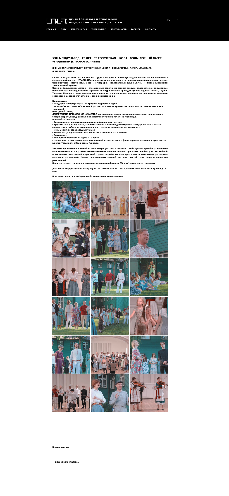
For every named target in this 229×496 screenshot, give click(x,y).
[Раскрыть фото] (71, 200)
